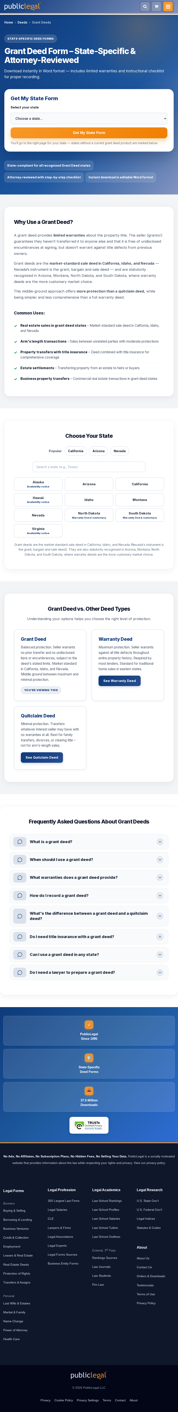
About (134, 1400)
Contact (120, 1400)
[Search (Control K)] (145, 6)
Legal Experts (57, 1245)
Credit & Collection (16, 1237)
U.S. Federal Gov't (149, 1209)
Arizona (98, 451)
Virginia (38, 531)
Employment (11, 1246)
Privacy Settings (88, 1400)
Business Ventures (16, 1228)
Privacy (46, 1400)
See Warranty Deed (119, 681)
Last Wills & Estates (16, 1303)
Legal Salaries (57, 1209)
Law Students (101, 1275)
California (75, 451)
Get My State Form (89, 133)
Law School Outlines (106, 1236)
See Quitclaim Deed (42, 757)
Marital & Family (14, 1312)
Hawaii (38, 500)
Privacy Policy (146, 1303)
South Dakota (140, 515)
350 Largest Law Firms (63, 1200)
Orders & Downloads (151, 1276)
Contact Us (144, 1267)
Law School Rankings (107, 1200)
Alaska (38, 484)
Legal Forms (13, 1191)
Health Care (11, 1339)
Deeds (22, 22)
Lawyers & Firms (59, 1227)
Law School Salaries (106, 1218)
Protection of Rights (16, 1273)
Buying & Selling (14, 1210)
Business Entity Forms (63, 1263)
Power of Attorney (15, 1330)
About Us (143, 1258)
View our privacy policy (149, 1163)
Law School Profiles (105, 1209)
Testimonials (145, 1285)
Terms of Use (146, 1294)
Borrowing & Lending (17, 1219)
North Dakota (89, 515)
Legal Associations (60, 1236)
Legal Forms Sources (62, 1254)
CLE (51, 1218)
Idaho (89, 500)
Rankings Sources (104, 1258)
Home (8, 22)
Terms (107, 1400)
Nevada (120, 451)
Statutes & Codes (149, 1227)
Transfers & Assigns (16, 1282)
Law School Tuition (105, 1227)
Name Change (13, 1321)
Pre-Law (98, 1284)
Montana (140, 500)
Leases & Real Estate (18, 1255)
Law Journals (101, 1266)
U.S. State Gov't (148, 1200)
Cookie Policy (63, 1400)
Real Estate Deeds (16, 1264)
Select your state (25, 107)
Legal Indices (146, 1218)
